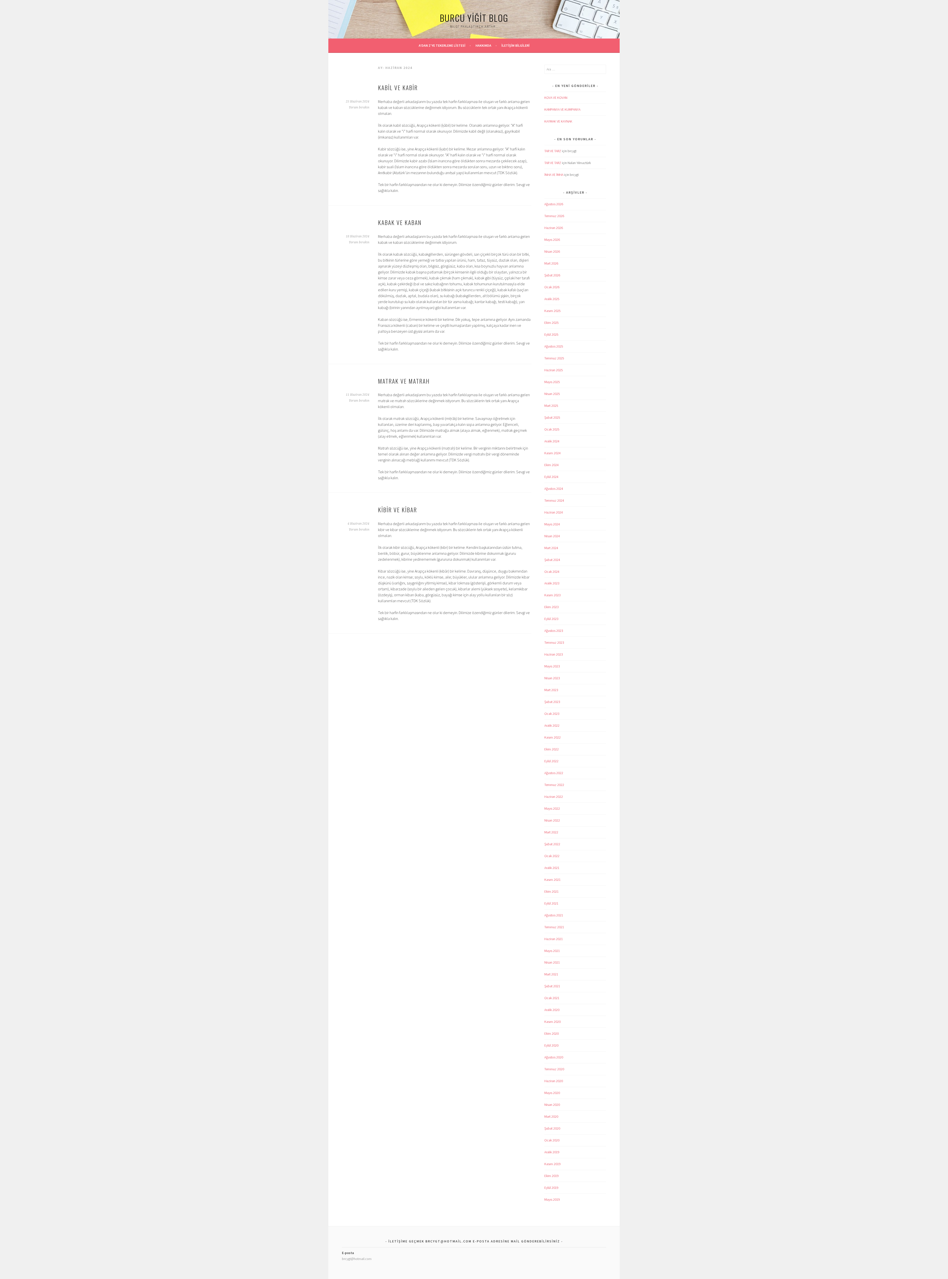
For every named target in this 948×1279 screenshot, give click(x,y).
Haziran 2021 (553, 939)
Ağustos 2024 (553, 488)
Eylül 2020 (551, 1045)
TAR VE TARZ (552, 151)
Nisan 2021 (552, 962)
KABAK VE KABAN (400, 222)
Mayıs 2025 (552, 382)
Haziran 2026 (553, 228)
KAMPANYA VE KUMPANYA (562, 109)
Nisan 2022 (552, 820)
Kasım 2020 (552, 1021)
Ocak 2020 (551, 1140)
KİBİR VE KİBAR (397, 509)
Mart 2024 (551, 548)
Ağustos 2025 (553, 346)
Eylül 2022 (551, 761)
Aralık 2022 (551, 725)
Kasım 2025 (552, 311)
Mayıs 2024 (552, 524)
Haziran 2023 (553, 654)
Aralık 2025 (551, 299)
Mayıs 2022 (552, 808)
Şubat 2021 (552, 986)
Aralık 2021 (551, 868)
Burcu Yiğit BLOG (474, 17)
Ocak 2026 (551, 287)
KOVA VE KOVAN (555, 97)
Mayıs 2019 (552, 1199)
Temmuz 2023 (554, 642)
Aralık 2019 (551, 1152)
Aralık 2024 (551, 441)
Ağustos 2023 (553, 630)
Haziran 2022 (553, 796)
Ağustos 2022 (553, 773)
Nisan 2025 (552, 394)
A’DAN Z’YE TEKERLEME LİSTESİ (442, 45)
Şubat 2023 (552, 702)
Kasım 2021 (552, 879)
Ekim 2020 (551, 1033)
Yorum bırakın (359, 107)
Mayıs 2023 (552, 666)
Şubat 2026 (552, 275)
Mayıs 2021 (552, 951)
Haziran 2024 (553, 512)
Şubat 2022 (552, 844)
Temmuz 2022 (554, 785)
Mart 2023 (551, 690)
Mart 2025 (551, 405)
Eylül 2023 (551, 619)
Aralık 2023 (551, 583)
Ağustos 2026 (553, 204)
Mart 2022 (551, 832)
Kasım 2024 (552, 453)
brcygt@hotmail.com (357, 1259)
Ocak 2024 (551, 571)
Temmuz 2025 (554, 358)
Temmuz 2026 (554, 216)
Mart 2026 (551, 263)
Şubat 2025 (552, 417)
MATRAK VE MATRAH (404, 380)
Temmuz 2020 (554, 1069)
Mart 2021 (551, 974)
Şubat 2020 (552, 1128)
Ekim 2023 (551, 607)
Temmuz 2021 (554, 927)
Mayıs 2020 (552, 1093)
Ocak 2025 (551, 429)
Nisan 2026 (552, 251)
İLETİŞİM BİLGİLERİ (515, 45)
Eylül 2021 (551, 903)
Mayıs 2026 (552, 239)
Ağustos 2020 (553, 1057)
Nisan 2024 (552, 536)
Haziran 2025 (553, 370)
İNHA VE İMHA (553, 174)
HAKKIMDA (483, 45)
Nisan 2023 (552, 678)
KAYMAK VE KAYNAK (558, 121)
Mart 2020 (551, 1116)
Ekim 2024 (551, 465)
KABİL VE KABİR (398, 87)
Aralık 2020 (551, 1010)
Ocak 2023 (551, 713)
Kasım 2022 (552, 737)
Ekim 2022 (551, 749)
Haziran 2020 (553, 1081)
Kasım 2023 (552, 595)
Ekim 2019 (551, 1176)
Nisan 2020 (552, 1104)
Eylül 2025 (551, 334)
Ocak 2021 (551, 998)
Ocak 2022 (551, 856)
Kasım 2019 (552, 1164)
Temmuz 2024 (554, 500)
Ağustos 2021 (553, 915)
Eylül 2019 (551, 1187)
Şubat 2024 (552, 559)
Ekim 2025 (551, 322)
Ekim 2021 (551, 891)
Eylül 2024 (551, 476)
